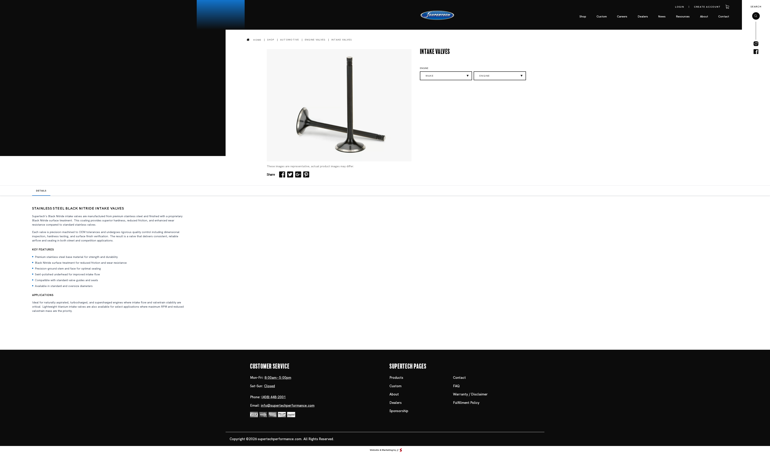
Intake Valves (341, 39)
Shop (271, 39)
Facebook (282, 174)
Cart (726, 6)
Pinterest (306, 174)
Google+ (298, 174)
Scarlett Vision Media (401, 450)
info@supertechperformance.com (287, 405)
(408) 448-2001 (273, 397)
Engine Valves (315, 39)
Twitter (290, 174)
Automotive (289, 39)
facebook (756, 52)
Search (756, 6)
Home (257, 39)
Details (41, 190)
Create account (707, 6)
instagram (756, 44)
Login (679, 6)
